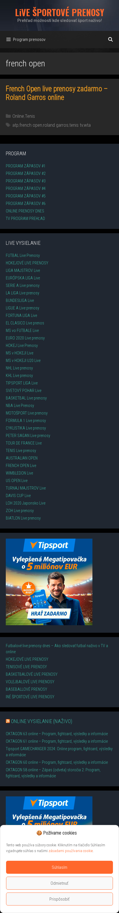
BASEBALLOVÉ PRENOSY (26, 689)
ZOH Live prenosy (20, 510)
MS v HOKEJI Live (19, 353)
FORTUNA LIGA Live (21, 315)
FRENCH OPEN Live (21, 465)
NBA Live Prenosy (20, 405)
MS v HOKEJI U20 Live (23, 360)
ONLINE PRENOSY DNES (25, 211)
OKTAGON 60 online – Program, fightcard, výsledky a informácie (57, 762)
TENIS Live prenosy (21, 450)
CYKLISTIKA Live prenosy (26, 428)
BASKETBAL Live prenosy (26, 398)
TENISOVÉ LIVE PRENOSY (26, 666)
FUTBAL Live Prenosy (23, 255)
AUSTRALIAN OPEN (22, 458)
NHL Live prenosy (19, 368)
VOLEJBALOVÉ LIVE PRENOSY (30, 681)
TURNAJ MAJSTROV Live (26, 488)
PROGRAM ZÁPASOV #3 (26, 181)
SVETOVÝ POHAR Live (23, 390)
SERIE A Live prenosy (23, 285)
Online (18, 116)
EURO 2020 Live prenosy (25, 338)
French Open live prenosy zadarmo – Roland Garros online (57, 93)
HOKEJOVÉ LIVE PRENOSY (27, 263)
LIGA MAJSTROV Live (23, 270)
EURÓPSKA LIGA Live (23, 278)
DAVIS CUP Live (18, 495)
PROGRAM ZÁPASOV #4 (26, 188)
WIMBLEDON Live (19, 473)
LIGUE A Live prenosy (22, 308)
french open (30, 125)
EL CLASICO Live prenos (25, 323)
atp (15, 125)
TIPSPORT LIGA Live (22, 383)
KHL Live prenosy (19, 375)
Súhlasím (59, 867)
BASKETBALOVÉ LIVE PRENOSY (31, 674)
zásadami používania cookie (71, 851)
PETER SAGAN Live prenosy (28, 435)
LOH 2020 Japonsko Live (25, 503)
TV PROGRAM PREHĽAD (25, 218)
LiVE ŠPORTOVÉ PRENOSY (59, 12)
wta (87, 125)
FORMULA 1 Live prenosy (26, 420)
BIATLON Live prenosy (23, 518)
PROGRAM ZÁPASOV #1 (26, 166)
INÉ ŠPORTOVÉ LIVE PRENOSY (30, 696)
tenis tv (76, 125)
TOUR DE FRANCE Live (24, 443)
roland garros (55, 125)
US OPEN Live (16, 480)
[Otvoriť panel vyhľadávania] (110, 39)
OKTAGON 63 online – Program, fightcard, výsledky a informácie (57, 733)
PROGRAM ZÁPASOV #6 (26, 203)
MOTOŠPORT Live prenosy (27, 413)
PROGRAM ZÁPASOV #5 (26, 196)
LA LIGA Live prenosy (22, 293)
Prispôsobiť (59, 899)
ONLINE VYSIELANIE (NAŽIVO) (41, 721)
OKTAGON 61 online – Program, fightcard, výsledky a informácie (57, 741)
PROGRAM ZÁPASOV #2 (26, 173)
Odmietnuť (59, 883)
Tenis (30, 116)
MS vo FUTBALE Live (22, 330)
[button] (80, 833)
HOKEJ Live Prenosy (22, 345)
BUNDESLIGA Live (20, 300)
